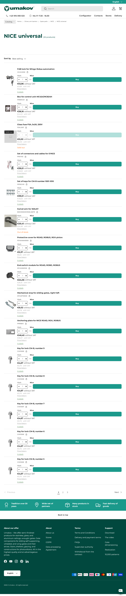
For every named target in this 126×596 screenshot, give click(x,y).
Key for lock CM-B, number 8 (31, 376)
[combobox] (72, 8)
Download (109, 533)
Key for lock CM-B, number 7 (30, 403)
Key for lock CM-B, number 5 (30, 459)
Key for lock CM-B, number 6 (31, 431)
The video (109, 537)
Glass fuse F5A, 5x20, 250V (29, 124)
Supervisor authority (84, 547)
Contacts (98, 16)
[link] (30, 492)
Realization (110, 550)
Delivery (118, 16)
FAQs (77, 542)
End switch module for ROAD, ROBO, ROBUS (38, 265)
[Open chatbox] (120, 590)
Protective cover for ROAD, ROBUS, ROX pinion (40, 237)
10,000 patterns (112, 554)
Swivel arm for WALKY (28, 209)
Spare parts (44, 21)
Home (19, 21)
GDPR (48, 542)
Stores (108, 16)
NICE (52, 21)
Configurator (85, 16)
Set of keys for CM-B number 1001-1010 (35, 181)
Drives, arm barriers (31, 21)
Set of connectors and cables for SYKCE (36, 153)
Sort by (7, 58)
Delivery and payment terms (88, 537)
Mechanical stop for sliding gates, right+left (38, 293)
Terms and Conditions (85, 533)
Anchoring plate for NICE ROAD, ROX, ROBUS (39, 320)
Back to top (63, 515)
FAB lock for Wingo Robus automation (36, 69)
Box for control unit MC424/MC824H (34, 97)
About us (50, 533)
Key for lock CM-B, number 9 (31, 348)
